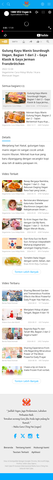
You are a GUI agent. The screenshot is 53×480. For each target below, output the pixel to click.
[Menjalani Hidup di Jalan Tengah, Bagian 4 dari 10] (12, 314)
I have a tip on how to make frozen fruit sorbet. (37, 368)
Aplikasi (36, 452)
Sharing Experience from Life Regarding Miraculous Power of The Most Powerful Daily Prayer (37, 352)
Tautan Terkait (21, 452)
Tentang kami (23, 447)
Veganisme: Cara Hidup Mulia (17, 72)
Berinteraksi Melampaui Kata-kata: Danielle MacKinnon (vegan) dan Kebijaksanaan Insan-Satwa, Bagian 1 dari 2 (36, 205)
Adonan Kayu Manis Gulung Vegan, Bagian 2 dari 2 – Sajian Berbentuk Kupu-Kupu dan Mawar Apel (38, 117)
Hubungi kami (41, 447)
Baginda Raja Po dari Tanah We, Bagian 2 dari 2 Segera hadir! (37, 331)
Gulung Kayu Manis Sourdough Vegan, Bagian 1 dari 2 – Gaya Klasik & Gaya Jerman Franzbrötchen (38, 98)
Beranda (8, 447)
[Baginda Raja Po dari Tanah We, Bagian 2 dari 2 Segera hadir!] (12, 333)
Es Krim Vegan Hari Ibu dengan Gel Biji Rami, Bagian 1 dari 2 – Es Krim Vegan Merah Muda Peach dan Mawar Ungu (36, 224)
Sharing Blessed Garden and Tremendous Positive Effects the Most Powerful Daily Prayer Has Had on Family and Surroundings (37, 295)
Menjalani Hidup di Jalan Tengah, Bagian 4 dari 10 (36, 311)
